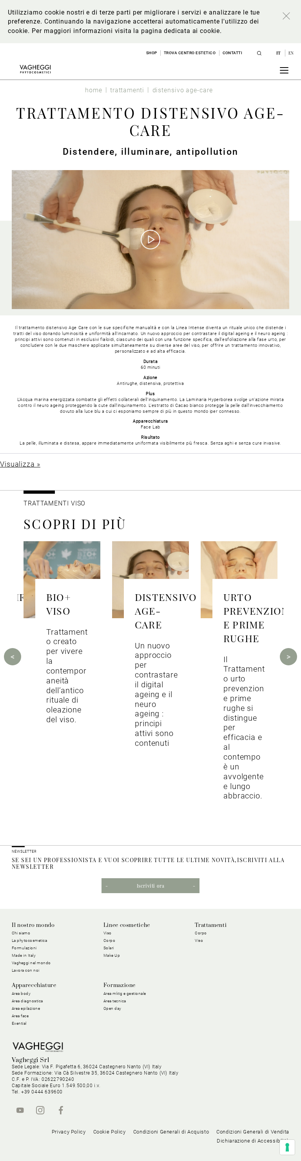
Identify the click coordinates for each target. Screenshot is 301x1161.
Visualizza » (20, 464)
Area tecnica (114, 1001)
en (291, 53)
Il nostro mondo (33, 925)
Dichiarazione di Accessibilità (253, 1141)
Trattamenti (211, 925)
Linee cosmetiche (126, 925)
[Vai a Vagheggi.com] (35, 69)
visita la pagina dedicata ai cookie (167, 31)
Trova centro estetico (190, 53)
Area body (21, 993)
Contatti (233, 53)
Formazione (119, 985)
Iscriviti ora (151, 886)
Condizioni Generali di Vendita (252, 1132)
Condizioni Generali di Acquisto (171, 1132)
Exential (19, 1023)
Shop (151, 53)
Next (288, 656)
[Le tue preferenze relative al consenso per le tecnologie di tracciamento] (287, 1147)
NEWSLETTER (24, 851)
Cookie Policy (109, 1132)
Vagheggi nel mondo (31, 963)
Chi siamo (21, 933)
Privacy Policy (69, 1132)
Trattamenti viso (54, 503)
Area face (20, 1016)
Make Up (111, 955)
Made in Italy (24, 955)
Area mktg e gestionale (124, 993)
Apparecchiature (34, 985)
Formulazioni (24, 948)
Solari (108, 948)
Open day (112, 1008)
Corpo (201, 933)
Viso (199, 940)
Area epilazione (26, 1008)
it (279, 53)
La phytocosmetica (29, 940)
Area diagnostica (27, 1001)
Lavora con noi (26, 970)
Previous (12, 656)
